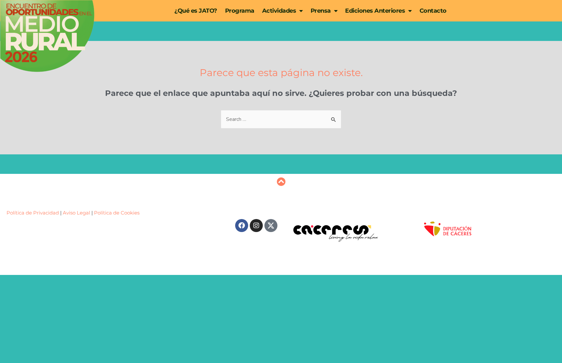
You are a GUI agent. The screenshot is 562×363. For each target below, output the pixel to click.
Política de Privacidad (33, 213)
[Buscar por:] (281, 119)
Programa (239, 10)
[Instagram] (256, 225)
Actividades (279, 10)
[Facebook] (241, 225)
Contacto (433, 10)
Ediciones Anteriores (375, 10)
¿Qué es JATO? (195, 10)
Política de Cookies (117, 213)
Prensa (321, 10)
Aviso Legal (76, 213)
